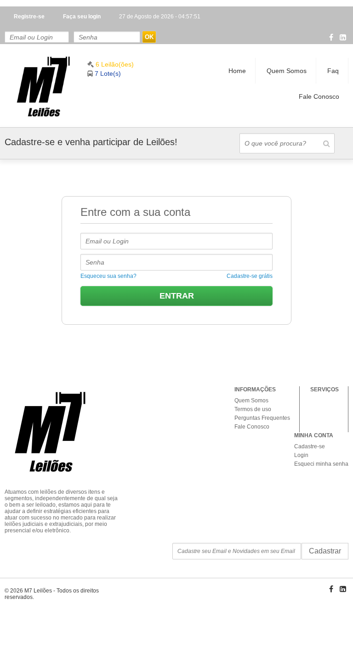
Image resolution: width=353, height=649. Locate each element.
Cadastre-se (309, 446)
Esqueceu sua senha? (108, 276)
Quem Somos (287, 70)
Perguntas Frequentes (262, 418)
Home (237, 70)
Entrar (176, 295)
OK (149, 37)
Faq (333, 70)
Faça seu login (82, 16)
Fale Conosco (319, 96)
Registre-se (29, 16)
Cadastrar (325, 551)
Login (301, 455)
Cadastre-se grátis (250, 276)
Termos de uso (252, 409)
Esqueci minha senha (321, 464)
